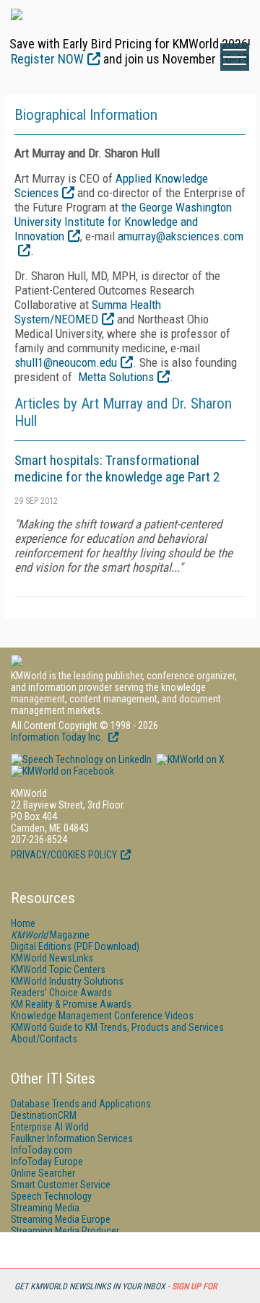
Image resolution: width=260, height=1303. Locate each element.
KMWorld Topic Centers (58, 969)
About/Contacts (44, 1039)
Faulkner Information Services (72, 1138)
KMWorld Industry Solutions (67, 981)
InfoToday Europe (47, 1161)
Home (23, 923)
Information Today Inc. (58, 737)
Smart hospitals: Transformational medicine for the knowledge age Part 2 (117, 468)
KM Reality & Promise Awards (71, 1004)
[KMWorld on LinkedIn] (81, 759)
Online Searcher (43, 1173)
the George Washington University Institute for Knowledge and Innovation (123, 221)
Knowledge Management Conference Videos (102, 1015)
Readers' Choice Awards (61, 992)
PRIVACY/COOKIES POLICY (64, 854)
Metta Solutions (116, 377)
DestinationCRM (44, 1115)
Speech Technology (51, 1196)
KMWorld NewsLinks (52, 958)
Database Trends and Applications (81, 1104)
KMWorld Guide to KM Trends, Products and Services (117, 1027)
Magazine (50, 935)
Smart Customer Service (60, 1184)
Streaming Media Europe (60, 1219)
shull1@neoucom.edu (65, 362)
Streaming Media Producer (65, 1231)
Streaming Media (45, 1207)
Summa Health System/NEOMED (87, 311)
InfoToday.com (41, 1150)
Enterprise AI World (50, 1127)
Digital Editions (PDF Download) (75, 946)
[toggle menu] (234, 57)
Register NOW (47, 58)
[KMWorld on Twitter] (189, 759)
